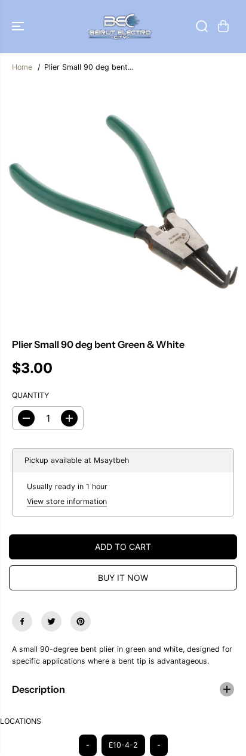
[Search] (202, 26)
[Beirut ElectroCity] (120, 26)
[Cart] (223, 26)
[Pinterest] (80, 621)
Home (22, 67)
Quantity (30, 395)
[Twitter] (51, 621)
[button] (19, 26)
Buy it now (123, 578)
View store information (67, 501)
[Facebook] (22, 621)
